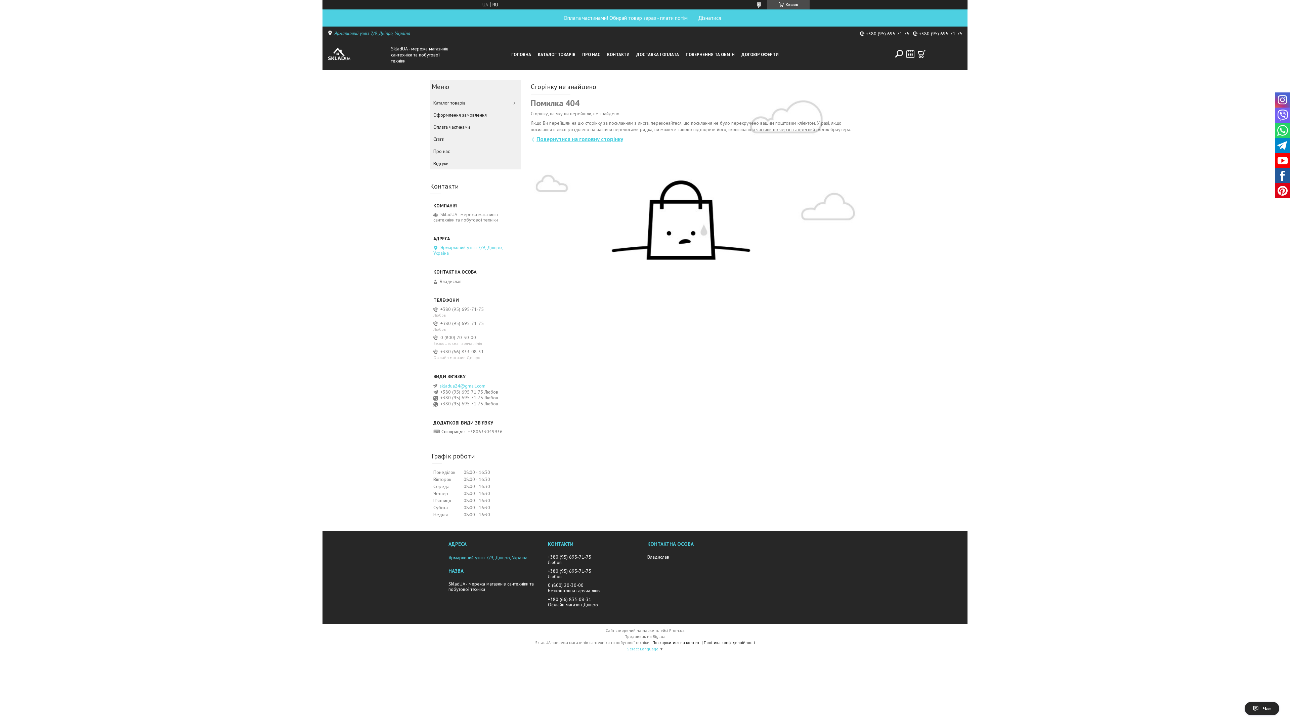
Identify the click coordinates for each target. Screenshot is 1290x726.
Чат (1267, 708)
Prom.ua (677, 630)
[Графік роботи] (910, 54)
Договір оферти (760, 54)
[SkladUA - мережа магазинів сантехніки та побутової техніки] (357, 55)
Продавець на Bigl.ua (645, 636)
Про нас (591, 54)
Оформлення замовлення (460, 115)
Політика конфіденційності (729, 642)
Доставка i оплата (657, 54)
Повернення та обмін (710, 54)
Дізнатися (709, 17)
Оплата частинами (451, 127)
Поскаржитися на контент (676, 642)
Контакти (618, 54)
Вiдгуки (440, 163)
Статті (438, 139)
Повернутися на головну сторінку (579, 139)
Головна (521, 54)
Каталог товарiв (556, 54)
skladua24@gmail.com (462, 386)
